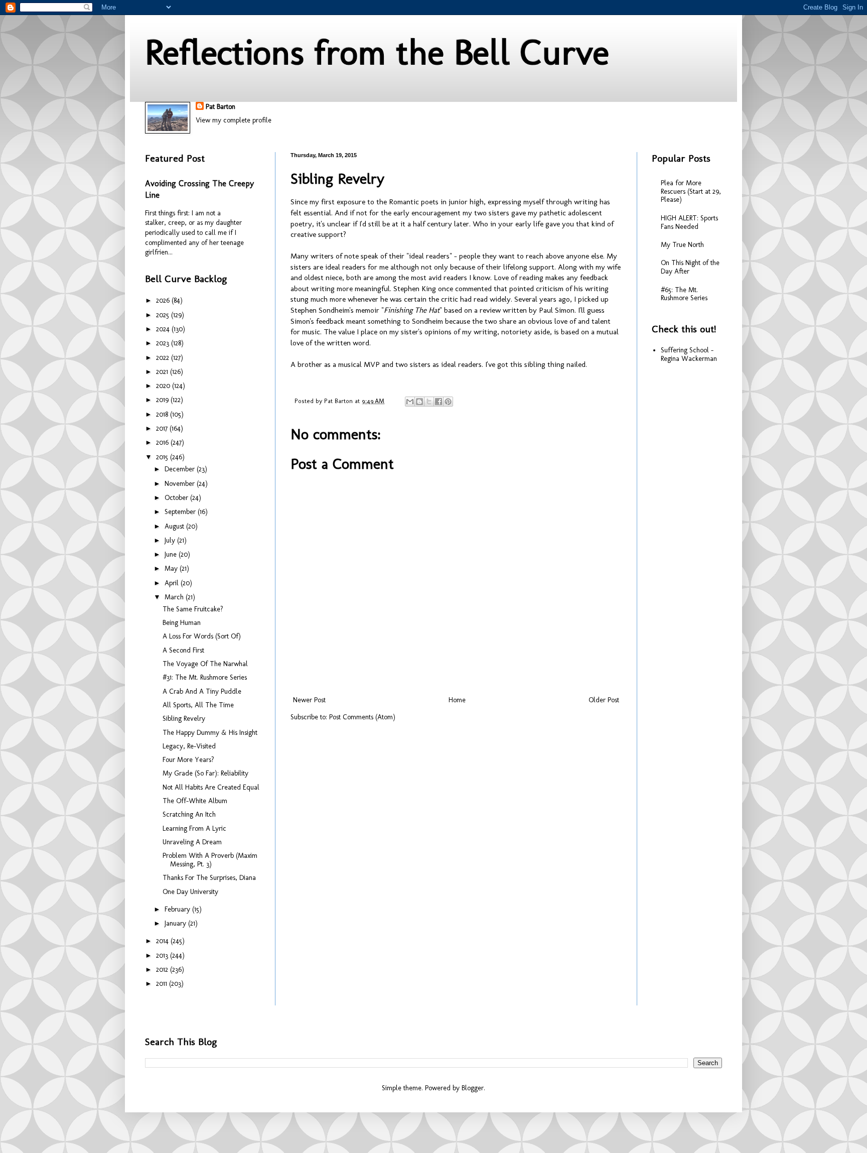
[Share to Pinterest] (448, 402)
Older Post (604, 700)
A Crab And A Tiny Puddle (202, 691)
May (172, 568)
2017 (163, 428)
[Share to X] (429, 402)
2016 (163, 442)
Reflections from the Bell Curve (377, 52)
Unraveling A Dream (192, 842)
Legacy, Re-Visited (189, 746)
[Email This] (410, 402)
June (172, 554)
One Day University (190, 891)
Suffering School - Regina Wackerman (689, 354)
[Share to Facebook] (439, 402)
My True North (682, 244)
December (181, 469)
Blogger (473, 1088)
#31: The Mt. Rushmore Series (205, 677)
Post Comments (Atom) (362, 717)
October (177, 497)
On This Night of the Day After (690, 267)
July (171, 540)
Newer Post (309, 700)
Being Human (182, 622)
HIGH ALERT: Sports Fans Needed (689, 222)
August (175, 526)
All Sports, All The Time (198, 705)
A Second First (183, 650)
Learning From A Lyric (194, 828)
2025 (163, 315)
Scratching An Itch (189, 814)
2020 (164, 385)
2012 (163, 969)
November (181, 483)
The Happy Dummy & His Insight (210, 732)
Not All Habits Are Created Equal (211, 787)
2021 (163, 371)
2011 (162, 983)
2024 (164, 329)
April (173, 583)
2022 (163, 357)
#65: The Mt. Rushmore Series (684, 294)
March (175, 597)
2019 (163, 400)
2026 (164, 300)
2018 (163, 414)
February (178, 909)
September (181, 511)
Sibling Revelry (184, 718)
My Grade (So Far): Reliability (205, 773)
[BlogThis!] (419, 402)
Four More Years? (188, 759)
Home (457, 700)
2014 (163, 941)
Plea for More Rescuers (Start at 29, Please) (691, 191)
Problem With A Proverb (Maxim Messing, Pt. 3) (210, 859)
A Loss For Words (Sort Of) (202, 636)
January (176, 923)
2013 (163, 955)
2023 (163, 343)
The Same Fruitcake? (193, 609)
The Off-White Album (195, 801)
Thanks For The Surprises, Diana (209, 877)
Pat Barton (220, 106)
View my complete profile (233, 120)
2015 (163, 457)
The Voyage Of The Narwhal (205, 664)
